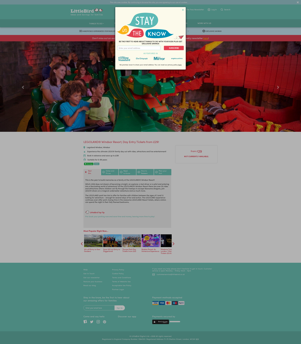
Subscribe (174, 48)
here (180, 64)
